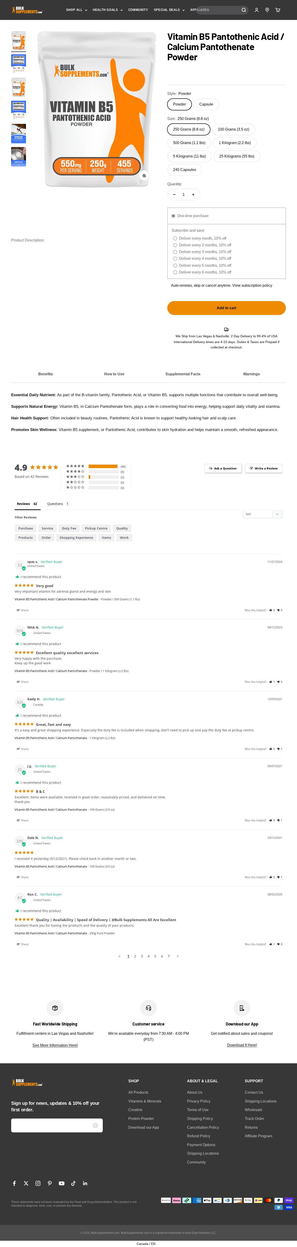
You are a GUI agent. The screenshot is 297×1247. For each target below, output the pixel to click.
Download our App (143, 1127)
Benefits (45, 374)
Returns (251, 1127)
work (124, 537)
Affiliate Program (258, 1136)
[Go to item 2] (18, 64)
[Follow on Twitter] (26, 1183)
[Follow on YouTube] (61, 1183)
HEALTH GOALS (105, 10)
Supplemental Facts (182, 374)
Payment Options (201, 1145)
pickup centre (96, 528)
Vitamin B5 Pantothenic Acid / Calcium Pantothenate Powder (56, 599)
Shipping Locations (203, 1153)
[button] (272, 610)
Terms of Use (198, 1110)
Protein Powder (141, 1119)
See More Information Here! (55, 1045)
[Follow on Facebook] (14, 1183)
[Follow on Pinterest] (50, 1183)
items (106, 537)
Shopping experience (76, 537)
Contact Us (254, 1092)
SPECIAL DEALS (167, 10)
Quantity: (174, 184)
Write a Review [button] (266, 468)
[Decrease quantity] (174, 194)
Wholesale (253, 1110)
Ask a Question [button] (225, 468)
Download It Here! (242, 1045)
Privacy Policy (198, 1101)
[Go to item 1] (18, 41)
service (47, 528)
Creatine (135, 1110)
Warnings (251, 374)
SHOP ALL (74, 10)
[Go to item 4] (18, 157)
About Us (194, 1092)
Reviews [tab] (23, 503)
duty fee (69, 528)
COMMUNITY (138, 10)
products (25, 537)
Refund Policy (198, 1136)
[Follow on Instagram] (38, 1183)
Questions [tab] (55, 503)
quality (122, 528)
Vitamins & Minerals (144, 1101)
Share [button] (24, 610)
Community (196, 1162)
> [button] (178, 956)
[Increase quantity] (193, 194)
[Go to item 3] (18, 134)
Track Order (254, 1119)
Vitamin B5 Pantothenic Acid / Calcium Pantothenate (51, 671)
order (46, 537)
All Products (138, 1092)
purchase (25, 528)
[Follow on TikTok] (73, 1183)
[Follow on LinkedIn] (85, 1183)
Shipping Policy (200, 1119)
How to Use (114, 374)
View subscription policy (252, 285)
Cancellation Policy (203, 1127)
